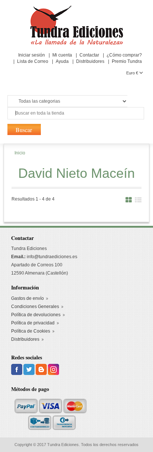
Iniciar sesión (31, 55)
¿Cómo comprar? (124, 55)
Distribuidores (90, 61)
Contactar (89, 55)
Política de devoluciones (36, 314)
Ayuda (62, 61)
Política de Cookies (30, 331)
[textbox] (75, 113)
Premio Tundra (127, 61)
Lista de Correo (32, 61)
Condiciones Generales (35, 306)
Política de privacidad (33, 323)
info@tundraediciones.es (52, 256)
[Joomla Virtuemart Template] (17, 369)
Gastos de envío (27, 298)
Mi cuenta (62, 55)
